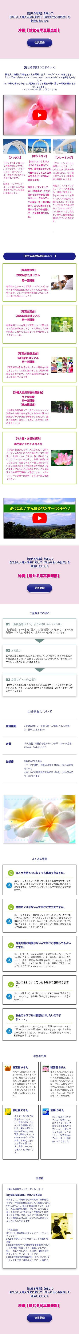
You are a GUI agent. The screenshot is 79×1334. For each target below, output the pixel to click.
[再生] (39, 115)
